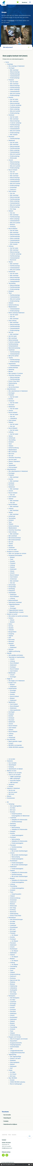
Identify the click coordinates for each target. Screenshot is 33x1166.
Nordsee (12, 812)
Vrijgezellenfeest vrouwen (16, 612)
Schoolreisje (12, 585)
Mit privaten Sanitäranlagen (20, 851)
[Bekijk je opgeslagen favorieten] (18, 2)
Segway (11, 635)
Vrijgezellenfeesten (14, 604)
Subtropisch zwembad (15, 602)
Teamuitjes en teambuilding (16, 657)
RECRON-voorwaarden (15, 745)
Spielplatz (13, 1060)
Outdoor (11, 618)
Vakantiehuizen (11, 389)
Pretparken (12, 590)
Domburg (13, 226)
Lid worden (12, 759)
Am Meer (12, 808)
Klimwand (11, 641)
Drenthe (11, 97)
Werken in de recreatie (15, 772)
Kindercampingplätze (18, 882)
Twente (11, 357)
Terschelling (12, 283)
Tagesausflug (12, 1054)
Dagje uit (9, 678)
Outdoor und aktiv (15, 1058)
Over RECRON (11, 739)
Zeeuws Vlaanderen (14, 461)
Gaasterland (12, 363)
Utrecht (11, 160)
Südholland (13, 866)
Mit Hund (12, 810)
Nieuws (9, 796)
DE (8, 802)
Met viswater (14, 134)
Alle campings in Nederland (16, 66)
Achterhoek (12, 271)
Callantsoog (13, 986)
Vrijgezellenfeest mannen (16, 610)
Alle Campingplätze (15, 806)
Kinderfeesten (13, 688)
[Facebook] (3, 1155)
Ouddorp (12, 982)
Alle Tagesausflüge (15, 1056)
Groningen (12, 68)
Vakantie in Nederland (13, 788)
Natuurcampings (15, 72)
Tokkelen (11, 629)
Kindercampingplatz (17, 835)
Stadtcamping (14, 913)
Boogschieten (12, 631)
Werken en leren (11, 770)
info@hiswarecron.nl (7, 1148)
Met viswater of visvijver (16, 373)
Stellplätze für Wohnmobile (19, 819)
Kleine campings (14, 89)
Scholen (11, 786)
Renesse (12, 224)
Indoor (10, 624)
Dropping (11, 633)
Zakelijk (9, 653)
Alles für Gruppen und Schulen (19, 1039)
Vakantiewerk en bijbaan (16, 769)
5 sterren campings (15, 105)
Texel (10, 293)
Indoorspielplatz (14, 1062)
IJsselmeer (12, 350)
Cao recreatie (12, 763)
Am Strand (13, 1074)
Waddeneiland (13, 307)
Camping (11, 767)
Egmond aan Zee (15, 980)
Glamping (11, 369)
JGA (11, 1048)
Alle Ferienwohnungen (16, 919)
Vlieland (11, 303)
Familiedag (12, 588)
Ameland (11, 291)
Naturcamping (16, 827)
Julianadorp (13, 418)
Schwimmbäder (14, 1046)
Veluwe (11, 262)
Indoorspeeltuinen (15, 710)
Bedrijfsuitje (12, 673)
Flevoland (11, 136)
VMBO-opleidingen (15, 776)
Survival (11, 626)
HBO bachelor (14, 782)
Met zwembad (14, 70)
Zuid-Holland (12, 191)
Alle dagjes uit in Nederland (16, 680)
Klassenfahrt (13, 1041)
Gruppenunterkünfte (16, 1043)
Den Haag (13, 209)
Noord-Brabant (13, 228)
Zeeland (11, 211)
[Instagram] (6, 1155)
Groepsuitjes (12, 586)
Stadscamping (13, 383)
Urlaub (10, 1070)
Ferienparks (12, 996)
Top (29, 1136)
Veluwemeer (12, 465)
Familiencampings (17, 821)
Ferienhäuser (12, 917)
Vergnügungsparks (15, 1044)
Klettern (12, 1064)
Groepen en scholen (13, 551)
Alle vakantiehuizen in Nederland (18, 391)
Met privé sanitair (15, 93)
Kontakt (12, 1080)
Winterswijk (13, 158)
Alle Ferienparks (14, 998)
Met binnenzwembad (15, 537)
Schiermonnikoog (14, 305)
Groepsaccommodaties (15, 555)
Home (7, 62)
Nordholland (13, 860)
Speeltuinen (12, 702)
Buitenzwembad (13, 600)
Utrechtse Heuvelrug (14, 375)
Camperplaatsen (15, 76)
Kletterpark (13, 1066)
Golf (10, 637)
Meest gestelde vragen (15, 741)
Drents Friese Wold (14, 381)
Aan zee (12, 171)
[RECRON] (4, 3)
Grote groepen (13, 467)
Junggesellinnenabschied (17, 1052)
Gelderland (12, 140)
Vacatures (24, 2)
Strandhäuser (14, 927)
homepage (11, 20)
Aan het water (14, 81)
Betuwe (11, 371)
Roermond (13, 260)
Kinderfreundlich (16, 894)
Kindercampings (14, 78)
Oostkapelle (13, 990)
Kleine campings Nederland (16, 312)
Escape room (12, 682)
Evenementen (11, 798)
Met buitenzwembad (14, 539)
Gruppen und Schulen (15, 1037)
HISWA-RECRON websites (16, 747)
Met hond (11, 385)
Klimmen (11, 649)
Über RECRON (13, 1078)
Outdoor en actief (12, 614)
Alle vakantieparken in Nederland (18, 471)
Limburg (11, 246)
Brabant (12, 557)
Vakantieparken (11, 469)
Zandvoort (13, 189)
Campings (10, 64)
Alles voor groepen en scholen (17, 553)
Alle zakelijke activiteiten (16, 655)
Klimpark (11, 643)
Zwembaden (12, 592)
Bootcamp (12, 639)
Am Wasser (15, 935)
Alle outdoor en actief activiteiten (18, 616)
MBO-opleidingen (15, 778)
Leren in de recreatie (14, 774)
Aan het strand (13, 792)
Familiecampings (15, 74)
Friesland (11, 80)
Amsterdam (13, 187)
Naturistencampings (14, 348)
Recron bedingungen (16, 1084)
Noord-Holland (13, 170)
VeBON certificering (14, 651)
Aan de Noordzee (14, 387)
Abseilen (11, 628)
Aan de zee (12, 790)
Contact (11, 743)
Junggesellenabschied (16, 1050)
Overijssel (11, 115)
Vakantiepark (12, 765)
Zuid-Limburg (12, 320)
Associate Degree (15, 780)
